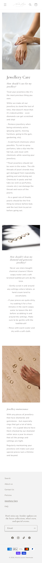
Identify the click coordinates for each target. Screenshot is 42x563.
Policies (8, 495)
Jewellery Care (11, 501)
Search (8, 478)
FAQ (6, 506)
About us (9, 484)
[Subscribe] (34, 528)
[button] (5, 4)
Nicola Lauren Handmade (24, 557)
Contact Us (9, 489)
